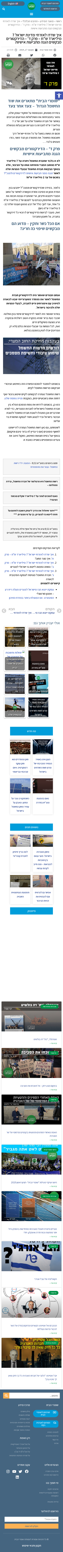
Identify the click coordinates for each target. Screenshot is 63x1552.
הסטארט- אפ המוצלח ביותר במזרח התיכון (31, 597)
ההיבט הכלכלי (30, 21)
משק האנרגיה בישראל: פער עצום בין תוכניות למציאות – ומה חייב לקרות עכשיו (42, 860)
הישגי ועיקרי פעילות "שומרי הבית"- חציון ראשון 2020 (34, 1182)
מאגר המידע (47, 21)
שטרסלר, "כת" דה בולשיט (45, 1039)
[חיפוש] (6, 1395)
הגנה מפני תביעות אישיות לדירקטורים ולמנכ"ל (28, 173)
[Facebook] (26, 1471)
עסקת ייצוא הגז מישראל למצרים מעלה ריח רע (29, 589)
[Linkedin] (17, 1477)
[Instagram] (8, 1471)
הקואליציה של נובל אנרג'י (45, 1279)
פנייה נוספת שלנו (14, 398)
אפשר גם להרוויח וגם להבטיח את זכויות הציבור (43, 896)
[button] (59, 96)
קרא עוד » (53, 1043)
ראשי (58, 21)
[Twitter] (20, 1471)
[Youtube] (14, 1471)
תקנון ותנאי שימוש (31, 1545)
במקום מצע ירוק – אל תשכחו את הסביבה (38, 1085)
